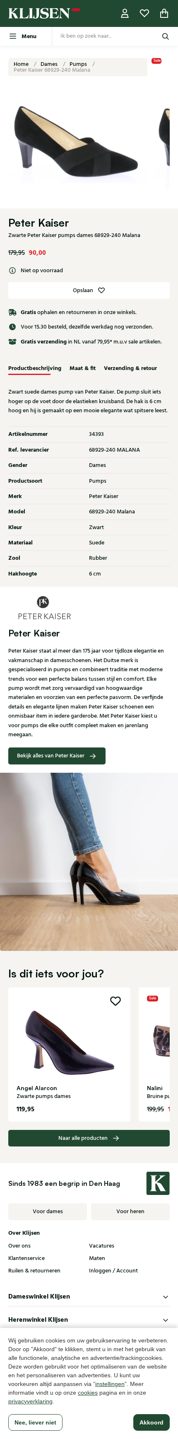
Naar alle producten (83, 1138)
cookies (88, 1392)
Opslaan (83, 290)
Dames (50, 64)
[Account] (125, 13)
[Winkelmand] (164, 13)
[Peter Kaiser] (89, 607)
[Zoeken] (165, 36)
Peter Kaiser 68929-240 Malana (52, 70)
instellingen (110, 1384)
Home (22, 64)
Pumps (79, 64)
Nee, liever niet (35, 1422)
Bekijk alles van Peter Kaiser (50, 756)
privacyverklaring (30, 1401)
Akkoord (152, 1422)
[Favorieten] (144, 13)
